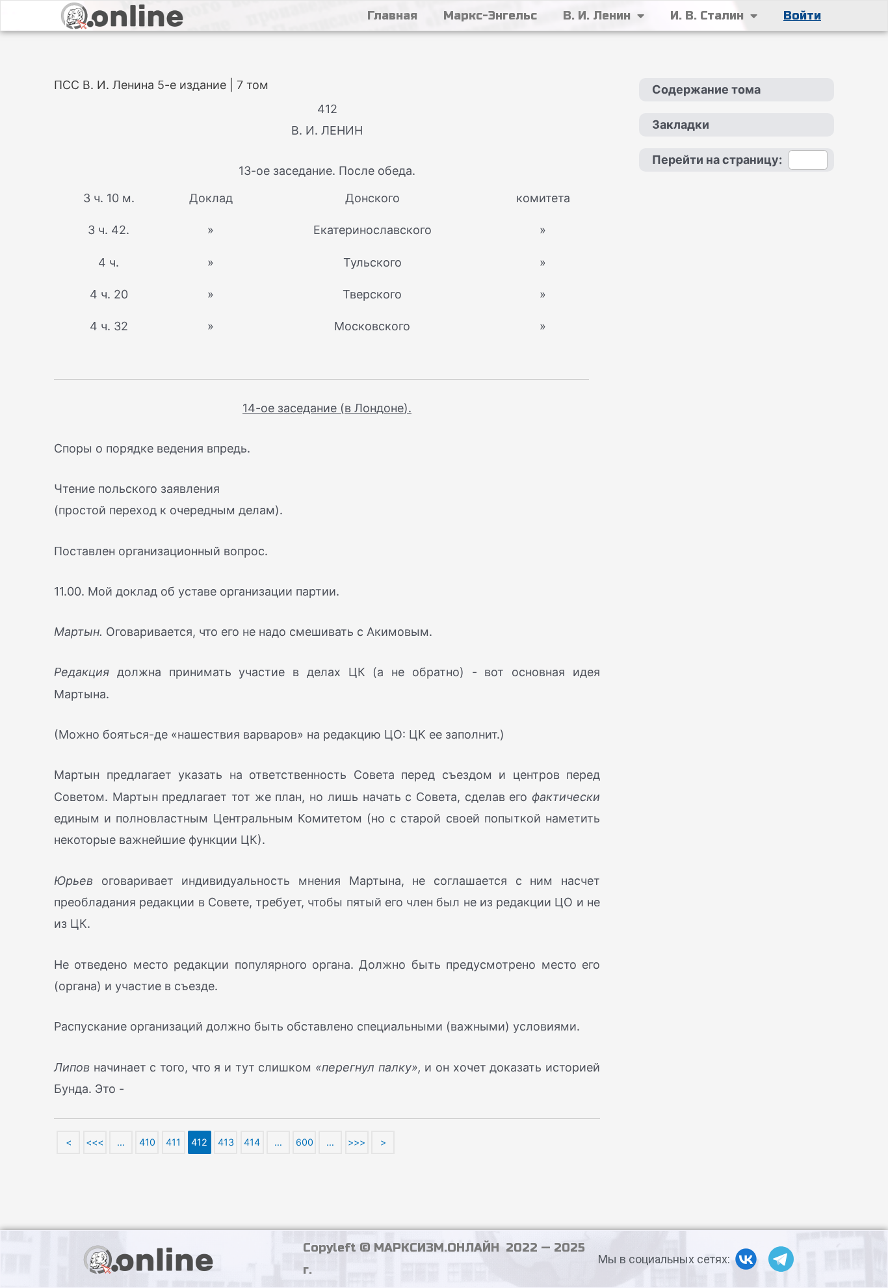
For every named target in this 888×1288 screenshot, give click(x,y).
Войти (802, 15)
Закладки (680, 124)
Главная (392, 15)
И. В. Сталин (707, 15)
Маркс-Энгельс (490, 15)
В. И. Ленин (597, 15)
